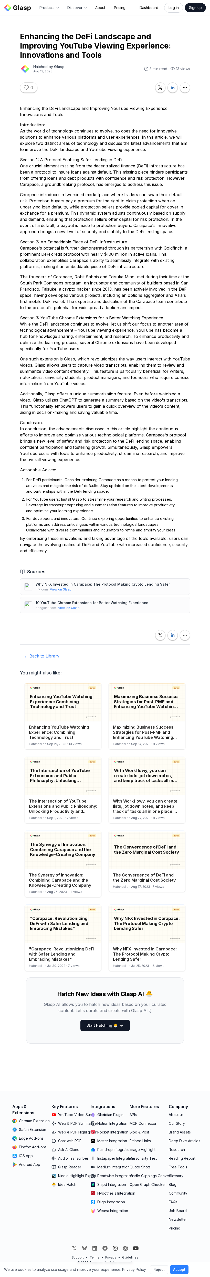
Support (78, 1257)
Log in (174, 7)
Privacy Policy (134, 1269)
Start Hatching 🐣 (102, 1025)
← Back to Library (41, 656)
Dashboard (149, 7)
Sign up (195, 7)
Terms (94, 1257)
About (100, 7)
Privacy (110, 1257)
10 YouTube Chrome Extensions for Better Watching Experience (92, 603)
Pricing (119, 7)
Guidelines (130, 1257)
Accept (179, 1269)
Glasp (59, 66)
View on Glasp (60, 589)
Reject (159, 1269)
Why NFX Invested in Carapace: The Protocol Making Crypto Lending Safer (103, 584)
